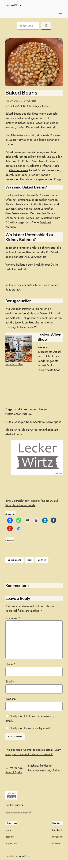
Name (10, 664)
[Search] (46, 26)
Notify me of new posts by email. (30, 728)
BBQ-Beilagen (34, 106)
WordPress (24, 856)
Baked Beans (14, 559)
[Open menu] (60, 13)
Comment (12, 618)
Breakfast (45, 222)
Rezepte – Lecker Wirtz (20, 505)
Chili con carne (18, 170)
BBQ (22, 106)
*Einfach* (13, 106)
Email (10, 681)
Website (10, 699)
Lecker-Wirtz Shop (14, 364)
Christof (31, 101)
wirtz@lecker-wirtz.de (18, 414)
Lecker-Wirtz (13, 5)
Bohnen (46, 106)
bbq (29, 559)
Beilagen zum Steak (28, 264)
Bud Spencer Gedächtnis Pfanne (30, 166)
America (10, 227)
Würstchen (47, 218)
